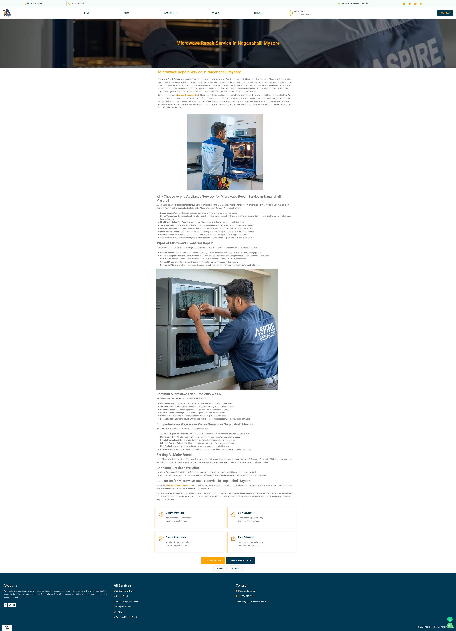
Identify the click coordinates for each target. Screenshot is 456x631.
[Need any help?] (290, 13)
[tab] (213, 560)
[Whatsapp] (450, 625)
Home (86, 13)
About (126, 13)
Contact (215, 13)
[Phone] (450, 619)
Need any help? (299, 11)
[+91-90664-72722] (69, 4)
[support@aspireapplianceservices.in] (339, 4)
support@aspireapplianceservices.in (354, 3)
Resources (258, 13)
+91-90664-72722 (77, 3)
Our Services (169, 13)
